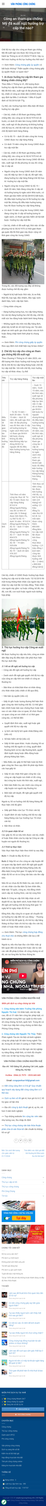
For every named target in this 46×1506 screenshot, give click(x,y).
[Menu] (3, 4)
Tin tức (23, 15)
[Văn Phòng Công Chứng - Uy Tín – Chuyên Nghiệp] (23, 4)
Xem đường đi (23, 1409)
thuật (25, 1107)
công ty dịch (17, 1107)
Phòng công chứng (27, 1500)
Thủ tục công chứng (10, 1187)
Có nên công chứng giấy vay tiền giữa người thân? (24, 1304)
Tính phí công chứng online (12, 1461)
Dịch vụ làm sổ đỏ (12, 1098)
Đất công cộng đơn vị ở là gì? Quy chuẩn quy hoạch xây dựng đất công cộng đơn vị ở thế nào (22, 1089)
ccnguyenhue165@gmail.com (26, 1080)
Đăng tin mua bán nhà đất (12, 1465)
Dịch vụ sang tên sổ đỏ (10, 1449)
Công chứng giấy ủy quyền (27, 65)
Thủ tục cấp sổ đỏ (9, 1182)
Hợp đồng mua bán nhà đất (12, 1457)
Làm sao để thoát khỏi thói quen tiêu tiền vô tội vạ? (26, 1294)
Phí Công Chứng (8, 1191)
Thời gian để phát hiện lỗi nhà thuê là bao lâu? (26, 1372)
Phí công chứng (24, 1414)
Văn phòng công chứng (11, 1446)
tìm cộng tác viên (30, 1116)
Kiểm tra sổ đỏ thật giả (10, 1453)
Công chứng (7, 1177)
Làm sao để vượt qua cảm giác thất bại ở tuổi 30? (26, 1352)
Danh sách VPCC (8, 1435)
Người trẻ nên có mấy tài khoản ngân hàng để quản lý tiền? (26, 1362)
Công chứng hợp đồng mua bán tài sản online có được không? (25, 1342)
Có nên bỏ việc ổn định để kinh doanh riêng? (24, 1324)
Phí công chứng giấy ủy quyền (28, 342)
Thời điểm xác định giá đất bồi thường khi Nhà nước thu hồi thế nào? (34, 1153)
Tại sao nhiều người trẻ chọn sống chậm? (26, 1333)
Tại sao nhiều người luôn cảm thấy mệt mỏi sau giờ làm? (25, 1314)
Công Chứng (15, 1500)
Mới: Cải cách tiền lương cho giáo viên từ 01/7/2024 (11, 1153)
